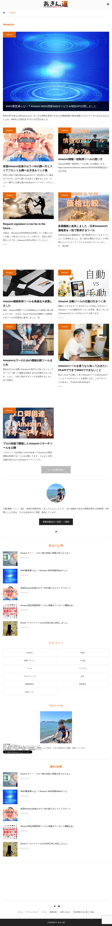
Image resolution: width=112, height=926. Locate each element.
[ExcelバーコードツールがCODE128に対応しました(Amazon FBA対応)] (10, 628)
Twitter (54, 906)
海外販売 (82, 684)
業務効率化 (29, 684)
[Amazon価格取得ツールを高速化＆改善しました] (28, 283)
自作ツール (29, 692)
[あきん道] (56, 4)
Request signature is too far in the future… (24, 226)
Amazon (9, 35)
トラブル (82, 668)
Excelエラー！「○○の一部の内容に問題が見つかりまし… (46, 553)
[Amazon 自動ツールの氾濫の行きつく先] (83, 283)
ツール (29, 668)
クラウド (6, 124)
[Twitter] (56, 530)
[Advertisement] (56, 258)
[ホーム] (4, 12)
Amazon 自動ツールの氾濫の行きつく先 (82, 301)
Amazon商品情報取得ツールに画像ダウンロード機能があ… (47, 605)
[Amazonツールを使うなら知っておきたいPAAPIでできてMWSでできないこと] (83, 342)
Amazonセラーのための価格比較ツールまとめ (27, 362)
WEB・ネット (29, 661)
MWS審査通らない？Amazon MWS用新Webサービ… (44, 570)
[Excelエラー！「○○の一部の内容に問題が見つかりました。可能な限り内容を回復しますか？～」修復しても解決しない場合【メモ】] (10, 558)
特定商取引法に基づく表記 (83, 912)
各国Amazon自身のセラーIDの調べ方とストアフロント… (46, 588)
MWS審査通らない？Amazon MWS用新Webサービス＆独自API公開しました (51, 106)
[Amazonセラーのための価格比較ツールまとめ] (28, 339)
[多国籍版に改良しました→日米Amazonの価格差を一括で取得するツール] (83, 206)
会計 (82, 676)
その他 (82, 661)
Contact (58, 906)
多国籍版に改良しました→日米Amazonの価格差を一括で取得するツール (83, 228)
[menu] (108, 4)
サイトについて (32, 912)
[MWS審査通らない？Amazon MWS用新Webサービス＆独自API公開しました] (56, 71)
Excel (5, 244)
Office (82, 653)
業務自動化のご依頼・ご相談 (56, 522)
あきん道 (61, 922)
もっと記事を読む (56, 470)
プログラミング (29, 676)
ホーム (20, 912)
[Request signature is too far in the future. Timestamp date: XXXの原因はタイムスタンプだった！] (28, 205)
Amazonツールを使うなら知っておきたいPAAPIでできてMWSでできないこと (83, 368)
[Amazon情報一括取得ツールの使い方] (83, 140)
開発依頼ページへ (35, 750)
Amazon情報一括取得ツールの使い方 (80, 159)
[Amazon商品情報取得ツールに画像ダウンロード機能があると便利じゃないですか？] (10, 611)
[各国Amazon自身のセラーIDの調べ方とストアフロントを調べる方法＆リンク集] (28, 144)
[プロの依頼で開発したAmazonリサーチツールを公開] (28, 423)
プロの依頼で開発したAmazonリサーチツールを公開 (27, 445)
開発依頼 (53, 912)
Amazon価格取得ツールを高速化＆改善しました (27, 303)
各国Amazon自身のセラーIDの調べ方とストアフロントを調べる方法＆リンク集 (27, 168)
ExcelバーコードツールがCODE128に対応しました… (44, 623)
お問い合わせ (65, 912)
